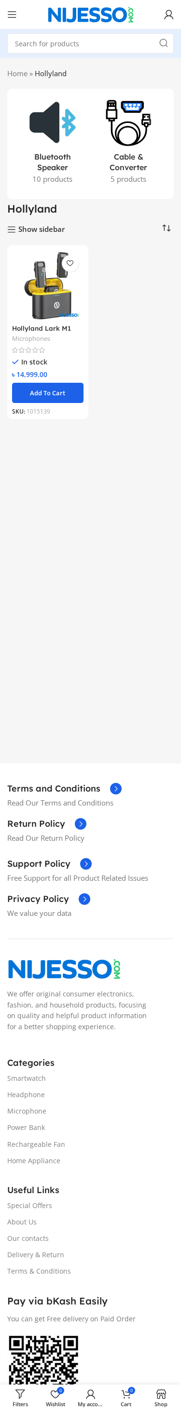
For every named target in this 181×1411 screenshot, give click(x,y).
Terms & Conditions (39, 1271)
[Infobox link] (64, 788)
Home (17, 73)
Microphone (26, 1110)
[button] (48, 393)
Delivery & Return (35, 1254)
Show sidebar (41, 229)
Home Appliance (33, 1160)
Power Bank (26, 1127)
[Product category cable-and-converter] (129, 143)
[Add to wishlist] (70, 263)
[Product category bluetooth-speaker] (52, 143)
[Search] (163, 43)
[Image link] (64, 967)
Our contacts (28, 1238)
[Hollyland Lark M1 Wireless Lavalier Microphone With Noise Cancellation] (48, 286)
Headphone (26, 1094)
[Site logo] (90, 13)
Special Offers (29, 1205)
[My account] (169, 14)
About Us (22, 1221)
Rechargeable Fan (36, 1144)
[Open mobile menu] (12, 14)
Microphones (31, 339)
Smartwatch (26, 1078)
